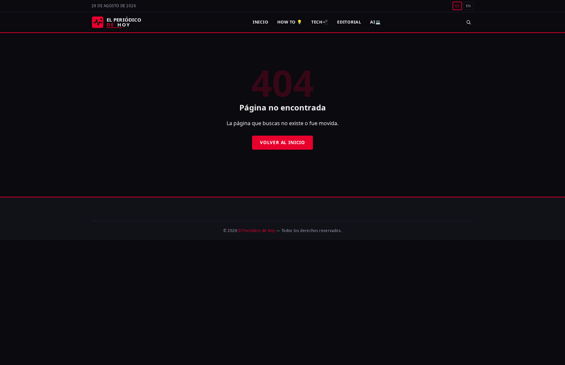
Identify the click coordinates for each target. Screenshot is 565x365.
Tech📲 (319, 22)
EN (468, 5)
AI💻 (375, 22)
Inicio (260, 22)
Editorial (349, 22)
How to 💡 (289, 22)
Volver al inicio (282, 142)
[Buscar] (468, 22)
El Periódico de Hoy (256, 230)
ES (457, 5)
